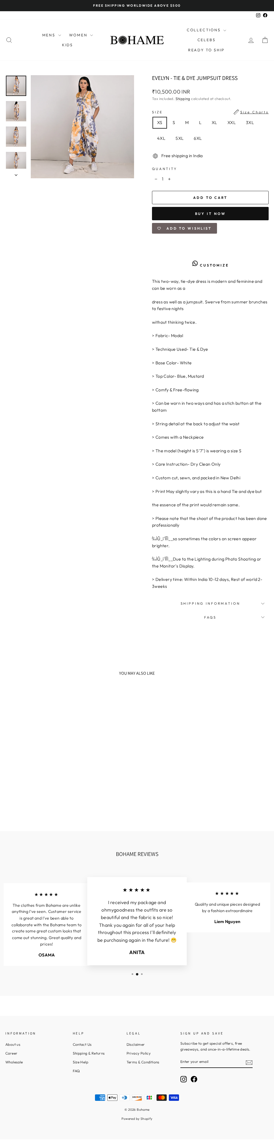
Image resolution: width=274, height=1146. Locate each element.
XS (159, 122)
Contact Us (82, 1044)
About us (12, 1044)
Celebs (206, 39)
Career (11, 1053)
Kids (67, 45)
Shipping (183, 98)
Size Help (81, 1062)
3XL (250, 122)
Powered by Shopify (136, 1119)
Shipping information (210, 603)
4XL (161, 138)
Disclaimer (136, 1044)
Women (79, 35)
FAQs (210, 617)
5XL (180, 138)
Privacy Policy (139, 1053)
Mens (49, 35)
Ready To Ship (206, 50)
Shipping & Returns (89, 1053)
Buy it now (210, 213)
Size (210, 112)
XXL (231, 122)
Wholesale (14, 1062)
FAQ (76, 1070)
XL (214, 122)
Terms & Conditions (143, 1062)
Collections (204, 30)
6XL (198, 138)
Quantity (164, 169)
